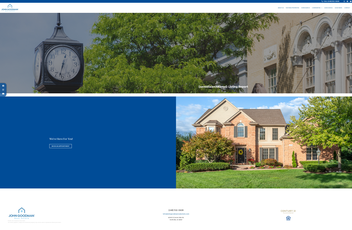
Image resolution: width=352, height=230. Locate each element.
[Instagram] (344, 1)
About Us (281, 8)
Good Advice (328, 8)
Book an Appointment (60, 146)
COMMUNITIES (316, 8)
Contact (347, 8)
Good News (338, 8)
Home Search (305, 8)
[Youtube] (350, 1)
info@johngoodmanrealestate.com (176, 214)
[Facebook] (347, 1)
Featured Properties (292, 8)
